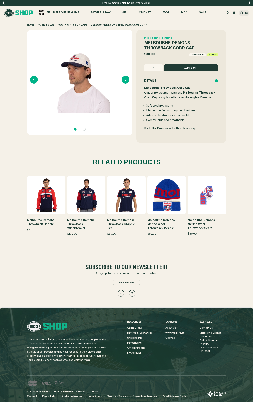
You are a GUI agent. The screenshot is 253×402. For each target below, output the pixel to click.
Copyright (32, 396)
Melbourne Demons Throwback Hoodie (40, 222)
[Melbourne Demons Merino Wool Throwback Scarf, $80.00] (207, 195)
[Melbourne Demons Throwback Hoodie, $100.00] (46, 195)
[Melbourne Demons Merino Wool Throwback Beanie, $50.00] (166, 195)
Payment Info (135, 343)
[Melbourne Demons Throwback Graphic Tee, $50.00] (126, 195)
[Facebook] (121, 293)
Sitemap (170, 338)
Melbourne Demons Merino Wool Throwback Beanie (161, 224)
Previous (34, 80)
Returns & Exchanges (139, 333)
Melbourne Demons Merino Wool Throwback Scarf (201, 224)
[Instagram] (132, 293)
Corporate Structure (117, 396)
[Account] (234, 13)
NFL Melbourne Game (63, 12)
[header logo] (47, 326)
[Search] (228, 13)
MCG (166, 12)
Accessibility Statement (145, 396)
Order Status (134, 328)
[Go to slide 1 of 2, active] (75, 129)
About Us (170, 328)
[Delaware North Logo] (216, 394)
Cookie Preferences (72, 396)
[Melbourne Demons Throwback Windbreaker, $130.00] (86, 195)
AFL (124, 12)
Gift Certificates (136, 348)
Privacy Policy (49, 396)
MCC (184, 12)
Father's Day (101, 12)
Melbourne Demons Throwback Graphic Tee (121, 224)
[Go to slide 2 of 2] (84, 129)
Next (125, 80)
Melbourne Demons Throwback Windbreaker (81, 224)
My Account (134, 353)
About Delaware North (174, 396)
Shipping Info (134, 338)
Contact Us (206, 328)
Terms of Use (94, 396)
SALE (202, 12)
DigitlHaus (91, 392)
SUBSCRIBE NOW (126, 283)
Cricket (145, 12)
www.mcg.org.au (174, 333)
